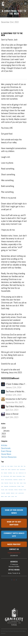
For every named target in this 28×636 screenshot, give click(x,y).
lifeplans (2, 496)
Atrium (8, 466)
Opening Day (20, 479)
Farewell (9, 469)
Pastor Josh (11, 483)
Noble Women (15, 479)
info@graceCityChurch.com (14, 553)
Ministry (24, 476)
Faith (6, 469)
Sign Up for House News (14, 511)
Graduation (5, 473)
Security (21, 483)
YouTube (24, 489)
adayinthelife (8, 493)
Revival (18, 483)
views (16, 496)
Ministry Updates (19, 476)
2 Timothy (2, 466)
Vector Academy (10, 489)
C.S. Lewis (15, 466)
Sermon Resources (8, 457)
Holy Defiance (10, 473)
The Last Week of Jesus (12, 486)
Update (6, 489)
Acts (5, 466)
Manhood (14, 476)
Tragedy (22, 486)
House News (6, 454)
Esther (22, 466)
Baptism (11, 466)
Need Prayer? (14, 544)
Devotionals (5, 448)
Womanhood (20, 489)
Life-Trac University (6, 476)
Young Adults (3, 493)
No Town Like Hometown (8, 479)
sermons (12, 496)
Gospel (18, 469)
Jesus (17, 473)
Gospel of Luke (13, 469)
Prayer (15, 483)
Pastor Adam (6, 483)
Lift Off (11, 476)
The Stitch (18, 486)
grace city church (21, 493)
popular (9, 496)
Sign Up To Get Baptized (14, 523)
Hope (14, 473)
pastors (6, 496)
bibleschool (12, 493)
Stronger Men (6, 486)
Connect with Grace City (14, 534)
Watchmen (16, 489)
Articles (4, 445)
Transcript (2, 489)
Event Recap (6, 451)
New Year (2, 479)
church (16, 493)
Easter (19, 466)
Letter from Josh (21, 473)
